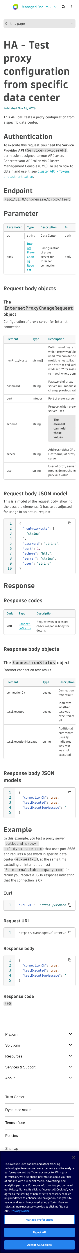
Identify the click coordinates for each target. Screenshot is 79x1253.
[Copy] (70, 523)
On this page (15, 23)
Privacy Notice (20, 1210)
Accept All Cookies (39, 1244)
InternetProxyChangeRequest (31, 256)
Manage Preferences (39, 1219)
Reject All (39, 1232)
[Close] (74, 1157)
